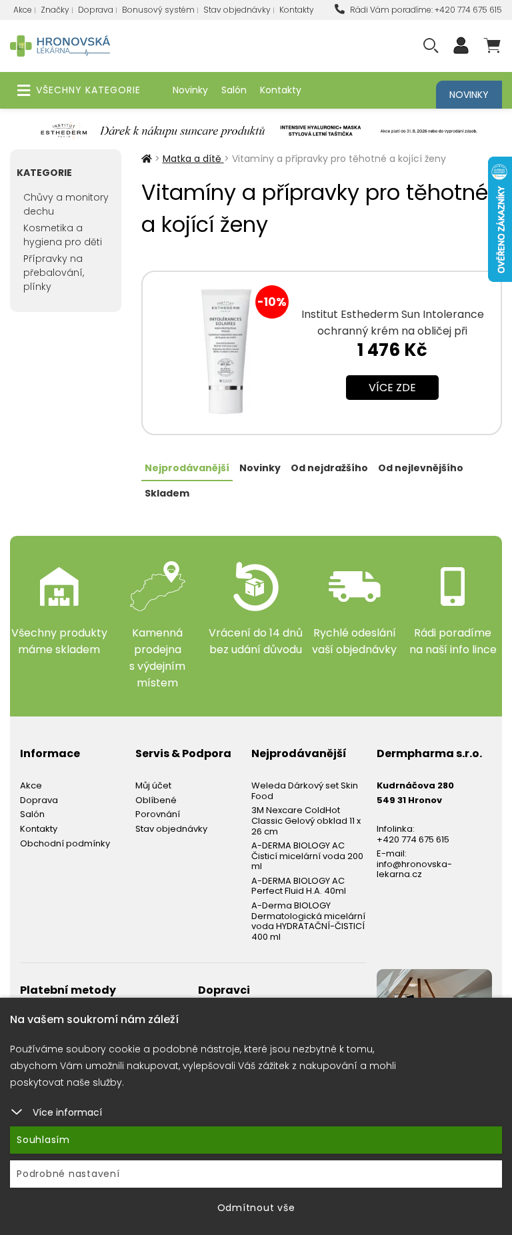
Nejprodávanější (187, 468)
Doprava (95, 9)
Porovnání (157, 814)
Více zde (392, 387)
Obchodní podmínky (65, 843)
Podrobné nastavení (68, 1173)
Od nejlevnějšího (420, 468)
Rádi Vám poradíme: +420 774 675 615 (425, 9)
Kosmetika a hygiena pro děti (62, 235)
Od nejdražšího (329, 468)
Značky (55, 9)
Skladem (167, 493)
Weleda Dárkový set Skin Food (304, 790)
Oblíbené (156, 800)
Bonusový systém (158, 9)
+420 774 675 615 (413, 839)
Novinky (190, 90)
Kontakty (296, 9)
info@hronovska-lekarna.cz (414, 869)
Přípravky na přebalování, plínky (53, 272)
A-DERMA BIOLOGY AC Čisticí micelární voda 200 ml (307, 855)
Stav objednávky (237, 9)
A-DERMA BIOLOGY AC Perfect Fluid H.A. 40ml (298, 886)
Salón (234, 90)
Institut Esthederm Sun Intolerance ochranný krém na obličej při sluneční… (392, 331)
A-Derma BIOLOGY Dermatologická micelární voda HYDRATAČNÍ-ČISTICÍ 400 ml (308, 921)
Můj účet (153, 785)
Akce (22, 9)
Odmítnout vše (256, 1207)
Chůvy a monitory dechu (66, 204)
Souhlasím (43, 1139)
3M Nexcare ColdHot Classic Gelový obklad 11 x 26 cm (306, 820)
